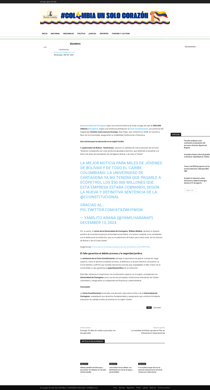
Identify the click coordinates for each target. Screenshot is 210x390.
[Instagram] (158, 1)
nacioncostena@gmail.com (64, 52)
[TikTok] (72, 63)
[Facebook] (155, 1)
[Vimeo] (165, 1)
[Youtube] (168, 1)
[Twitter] (161, 1)
